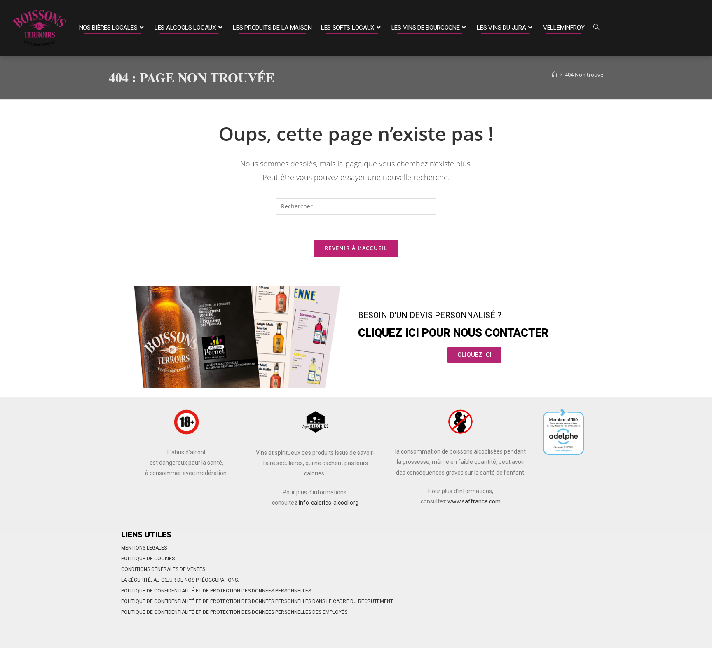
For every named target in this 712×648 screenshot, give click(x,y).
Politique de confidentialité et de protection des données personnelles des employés (234, 612)
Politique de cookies (148, 558)
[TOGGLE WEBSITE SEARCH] (596, 28)
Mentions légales (144, 548)
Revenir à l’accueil (356, 248)
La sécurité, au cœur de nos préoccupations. (180, 580)
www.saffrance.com (474, 501)
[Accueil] (554, 74)
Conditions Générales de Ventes (163, 569)
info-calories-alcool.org (328, 502)
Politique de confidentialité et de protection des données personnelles (216, 591)
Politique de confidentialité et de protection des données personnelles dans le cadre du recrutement (257, 601)
